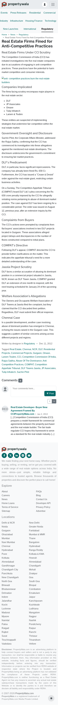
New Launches (10, 29)
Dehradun (7, 593)
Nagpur (32, 616)
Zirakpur (33, 573)
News (12, 34)
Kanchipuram (35, 601)
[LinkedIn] (16, 455)
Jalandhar (7, 601)
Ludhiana (33, 608)
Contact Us (41, 499)
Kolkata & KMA (36, 554)
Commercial (50, 13)
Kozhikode (34, 605)
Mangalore (34, 612)
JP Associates (49, 368)
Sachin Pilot (23, 372)
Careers (6, 495)
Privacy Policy (43, 507)
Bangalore (34, 542)
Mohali (32, 569)
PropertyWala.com (24, 693)
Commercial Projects (21, 353)
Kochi (4, 605)
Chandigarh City (10, 569)
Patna (5, 624)
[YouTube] (29, 455)
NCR (34, 349)
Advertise (40, 511)
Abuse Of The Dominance (29, 361)
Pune (4, 554)
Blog (38, 495)
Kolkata (5, 558)
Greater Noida (36, 526)
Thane (32, 538)
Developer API (43, 503)
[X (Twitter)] (10, 455)
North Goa (7, 581)
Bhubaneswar (9, 589)
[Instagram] (22, 455)
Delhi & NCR (8, 523)
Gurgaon (37, 353)
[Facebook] (4, 455)
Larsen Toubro (9, 357)
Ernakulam (34, 593)
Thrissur (33, 636)
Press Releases (18, 13)
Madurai (6, 612)
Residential (35, 13)
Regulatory (47, 29)
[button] (44, 4)
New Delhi (34, 523)
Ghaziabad (7, 534)
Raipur (32, 628)
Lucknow (6, 608)
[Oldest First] (54, 401)
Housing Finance (34, 21)
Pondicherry (35, 624)
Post (51, 393)
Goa (31, 577)
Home (4, 34)
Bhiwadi (6, 585)
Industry (4, 21)
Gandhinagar (8, 565)
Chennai (27, 349)
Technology (50, 21)
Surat (4, 636)
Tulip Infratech (9, 372)
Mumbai (6, 538)
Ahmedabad (8, 562)
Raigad (5, 628)
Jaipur (32, 597)
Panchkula (7, 573)
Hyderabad (34, 546)
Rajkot (5, 632)
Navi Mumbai (8, 542)
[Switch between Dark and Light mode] (51, 698)
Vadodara (6, 644)
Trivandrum (34, 640)
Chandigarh (35, 565)
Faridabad (34, 530)
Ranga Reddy (36, 550)
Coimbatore (35, 589)
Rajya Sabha (8, 361)
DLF (40, 349)
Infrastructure (16, 21)
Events (4, 13)
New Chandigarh (10, 577)
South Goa (34, 581)
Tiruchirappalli (9, 640)
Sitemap (6, 511)
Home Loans (8, 503)
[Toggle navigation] (53, 4)
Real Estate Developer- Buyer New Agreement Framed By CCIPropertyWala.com (29, 410)
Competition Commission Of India (39, 357)
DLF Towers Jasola (30, 368)
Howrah (33, 558)
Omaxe (46, 353)
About (5, 491)
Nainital (5, 620)
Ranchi (32, 632)
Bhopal (32, 585)
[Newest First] (49, 401)
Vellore (32, 644)
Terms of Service (10, 507)
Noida (5, 526)
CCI (19, 357)
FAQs (39, 491)
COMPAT (29, 364)
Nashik (32, 620)
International (30, 29)
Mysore (5, 616)
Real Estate (15, 349)
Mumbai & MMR (37, 534)
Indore (5, 597)
